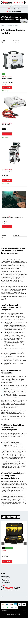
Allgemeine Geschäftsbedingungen (9, 613)
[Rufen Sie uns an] (15, 2)
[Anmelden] (20, 2)
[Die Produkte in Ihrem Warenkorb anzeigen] (22, 2)
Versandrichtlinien (23, 613)
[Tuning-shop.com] (6, 2)
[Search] (17, 2)
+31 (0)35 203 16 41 (5, 580)
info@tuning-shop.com (6, 582)
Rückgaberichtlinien (12, 614)
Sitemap (19, 614)
